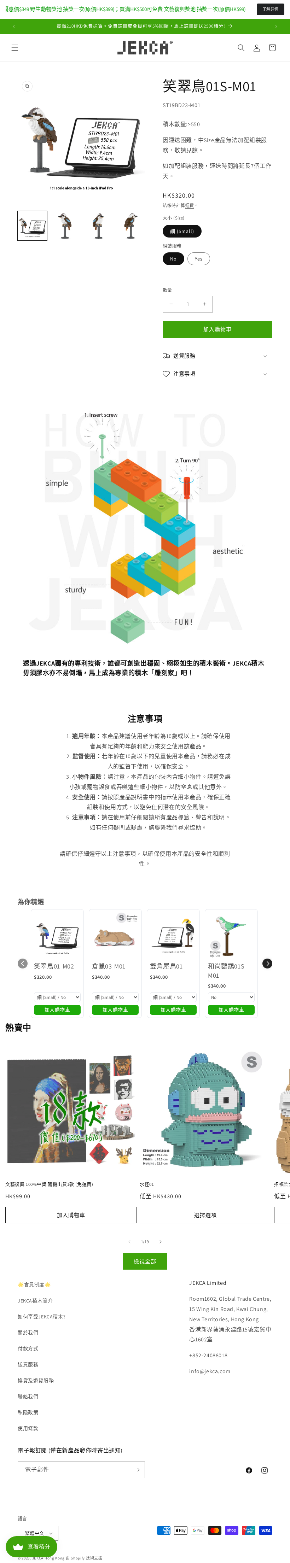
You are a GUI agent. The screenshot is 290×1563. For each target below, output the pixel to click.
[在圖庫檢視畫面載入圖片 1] (32, 225)
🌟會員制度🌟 (34, 1284)
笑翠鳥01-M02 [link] (54, 966)
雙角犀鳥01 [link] (166, 966)
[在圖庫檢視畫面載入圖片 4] (130, 225)
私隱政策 (28, 1412)
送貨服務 (28, 1364)
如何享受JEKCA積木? (41, 1316)
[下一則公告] (276, 26)
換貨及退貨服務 (36, 1380)
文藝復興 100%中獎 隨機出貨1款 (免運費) (49, 1184)
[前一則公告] (14, 26)
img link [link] (33, 410)
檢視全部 (145, 1261)
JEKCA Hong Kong (48, 1558)
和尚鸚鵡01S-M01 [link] (227, 970)
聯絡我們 (28, 1396)
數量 (167, 290)
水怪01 (147, 1184)
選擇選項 (205, 1215)
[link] (57, 935)
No (173, 259)
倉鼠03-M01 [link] (109, 966)
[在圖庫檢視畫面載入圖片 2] (65, 225)
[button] (15, 47)
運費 (189, 205)
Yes (199, 259)
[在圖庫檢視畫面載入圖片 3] (97, 225)
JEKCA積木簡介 (35, 1301)
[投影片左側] (129, 1241)
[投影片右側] (160, 1241)
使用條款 (28, 1428)
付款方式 (28, 1348)
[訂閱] (137, 1470)
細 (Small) (182, 231)
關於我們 (28, 1332)
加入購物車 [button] (57, 1010)
